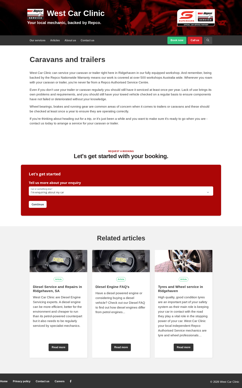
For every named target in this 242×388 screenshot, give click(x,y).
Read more (58, 347)
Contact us (87, 40)
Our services (37, 40)
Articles (55, 40)
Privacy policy (21, 381)
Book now (177, 40)
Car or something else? (41, 189)
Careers (60, 381)
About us (70, 40)
